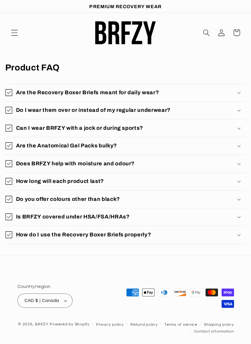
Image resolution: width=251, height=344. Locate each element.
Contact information (214, 331)
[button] (14, 32)
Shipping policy (219, 324)
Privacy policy (110, 324)
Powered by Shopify (69, 324)
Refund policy (144, 324)
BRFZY (42, 324)
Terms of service (180, 324)
